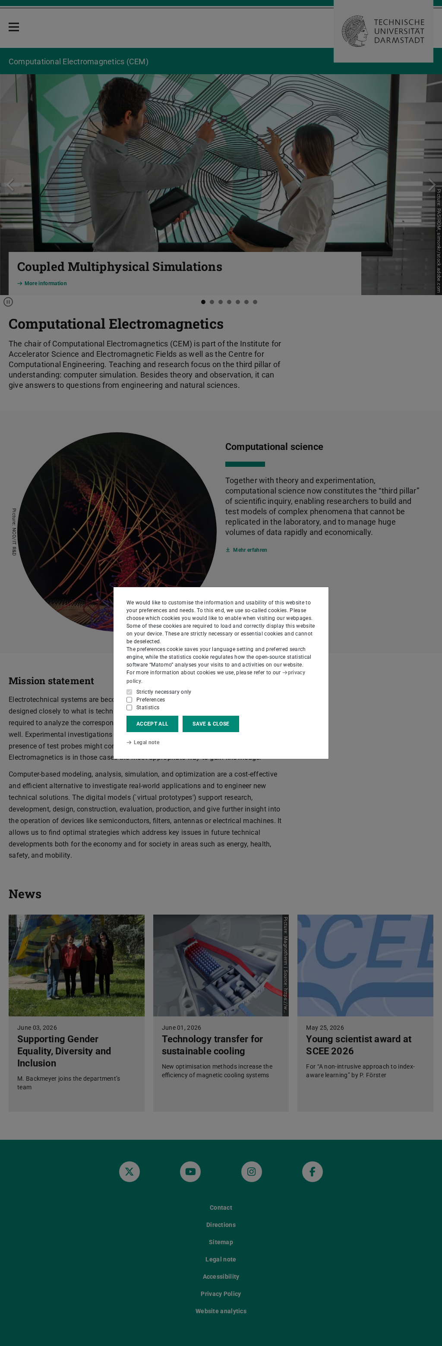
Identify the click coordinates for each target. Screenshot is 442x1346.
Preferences (150, 700)
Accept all (152, 724)
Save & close (211, 724)
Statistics (147, 707)
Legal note (146, 742)
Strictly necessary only (164, 692)
